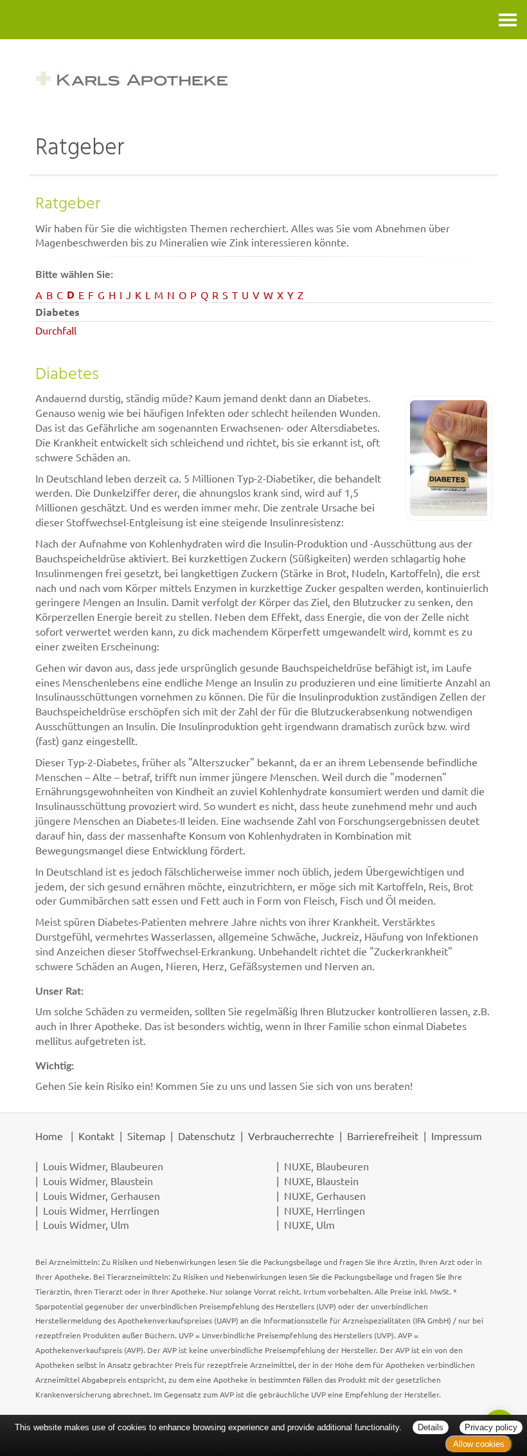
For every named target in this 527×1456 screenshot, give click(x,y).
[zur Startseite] (263, 78)
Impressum (456, 1135)
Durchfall (55, 330)
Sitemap (146, 1135)
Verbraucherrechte (291, 1135)
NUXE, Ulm (309, 1224)
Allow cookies (479, 1444)
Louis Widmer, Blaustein (98, 1180)
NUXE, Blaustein (321, 1180)
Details (430, 1427)
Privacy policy (491, 1427)
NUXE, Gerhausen (325, 1195)
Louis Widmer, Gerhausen (101, 1195)
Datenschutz (206, 1135)
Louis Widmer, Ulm (86, 1224)
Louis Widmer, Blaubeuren (103, 1165)
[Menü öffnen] (507, 19)
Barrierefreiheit (382, 1135)
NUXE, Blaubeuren (326, 1165)
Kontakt (96, 1135)
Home (49, 1135)
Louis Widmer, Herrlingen (101, 1210)
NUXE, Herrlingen (324, 1210)
